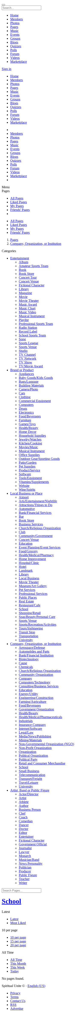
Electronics (26, 412)
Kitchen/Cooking (30, 443)
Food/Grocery (28, 551)
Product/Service (29, 470)
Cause (23, 663)
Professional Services (33, 593)
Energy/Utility (28, 694)
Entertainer (26, 836)
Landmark (26, 570)
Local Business (29, 578)
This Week (17, 967)
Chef (22, 813)
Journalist (25, 848)
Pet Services (27, 590)
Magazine (25, 293)
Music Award (28, 304)
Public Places (28, 597)
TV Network (27, 358)
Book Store (26, 273)
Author (23, 806)
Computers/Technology (34, 682)
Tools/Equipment (30, 478)
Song (22, 339)
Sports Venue (28, 347)
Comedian (26, 821)
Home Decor (27, 432)
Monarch (25, 856)
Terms (14, 997)
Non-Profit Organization (35, 748)
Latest (14, 919)
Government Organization (36, 709)
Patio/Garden (27, 462)
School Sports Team (32, 335)
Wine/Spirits (27, 489)
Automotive (27, 509)
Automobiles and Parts (34, 651)
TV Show (25, 362)
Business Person (30, 809)
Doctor (23, 829)
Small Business (29, 771)
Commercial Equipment (35, 401)
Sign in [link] (6, 69)
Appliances (26, 374)
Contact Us (17, 1001)
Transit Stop (27, 632)
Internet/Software (30, 728)
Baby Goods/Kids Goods (36, 378)
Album (23, 262)
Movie (23, 297)
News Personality (30, 863)
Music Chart (27, 308)
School (23, 609)
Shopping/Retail (30, 613)
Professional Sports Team (36, 324)
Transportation (28, 636)
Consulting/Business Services (38, 686)
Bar (21, 516)
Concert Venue (29, 281)
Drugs (23, 408)
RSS (13, 1005)
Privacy (15, 993)
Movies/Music (28, 447)
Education (25, 543)
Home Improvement (32, 559)
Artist (22, 798)
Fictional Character (31, 285)
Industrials (26, 721)
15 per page (18, 941)
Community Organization (36, 674)
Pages (14, 240)
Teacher (24, 879)
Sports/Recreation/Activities (37, 624)
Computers (26, 405)
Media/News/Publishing (35, 736)
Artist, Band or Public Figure (29, 790)
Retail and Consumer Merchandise (42, 763)
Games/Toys (27, 424)
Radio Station (28, 327)
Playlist (24, 320)
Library (24, 289)
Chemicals (26, 667)
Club (22, 532)
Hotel (22, 566)
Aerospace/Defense (32, 647)
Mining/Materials (30, 740)
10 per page (18, 937)
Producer (25, 871)
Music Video (27, 312)
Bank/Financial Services (35, 512)
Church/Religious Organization (40, 528)
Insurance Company (32, 725)
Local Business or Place (26, 493)
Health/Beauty (28, 428)
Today (14, 971)
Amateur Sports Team (33, 266)
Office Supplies (29, 455)
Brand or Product (21, 370)
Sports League (28, 343)
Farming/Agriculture (32, 701)
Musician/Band (29, 859)
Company (25, 678)
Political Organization (33, 755)
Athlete (24, 802)
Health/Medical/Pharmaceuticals (40, 717)
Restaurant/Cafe (29, 605)
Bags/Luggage (28, 381)
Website (24, 486)
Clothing (25, 397)
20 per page (18, 945)
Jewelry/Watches (30, 439)
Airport (24, 497)
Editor (23, 833)
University (26, 640)
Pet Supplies (27, 466)
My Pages (17, 206)
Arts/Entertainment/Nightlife (38, 501)
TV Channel (27, 354)
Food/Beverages (30, 416)
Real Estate (26, 601)
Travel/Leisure (28, 782)
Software (25, 474)
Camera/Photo (28, 389)
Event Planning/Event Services (39, 547)
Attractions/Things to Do (35, 505)
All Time (16, 960)
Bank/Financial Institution (36, 655)
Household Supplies (32, 435)
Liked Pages (18, 202)
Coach (23, 817)
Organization (27, 752)
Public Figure (28, 875)
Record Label (28, 331)
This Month (18, 963)
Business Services (31, 524)
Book (22, 270)
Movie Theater (29, 300)
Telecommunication (32, 775)
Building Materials (31, 385)
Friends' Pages (20, 210)
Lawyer (24, 852)
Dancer (24, 825)
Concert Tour (28, 277)
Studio (23, 351)
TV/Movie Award (31, 366)
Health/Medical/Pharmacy (36, 555)
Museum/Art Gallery (33, 586)
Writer (23, 883)
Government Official (33, 844)
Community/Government (35, 536)
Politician (25, 867)
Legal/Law (26, 732)
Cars (22, 393)
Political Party (28, 759)
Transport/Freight (30, 779)
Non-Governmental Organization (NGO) (46, 744)
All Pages (16, 198)
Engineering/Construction (36, 698)
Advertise (16, 1008)
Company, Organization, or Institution (35, 243)
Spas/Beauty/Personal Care (37, 617)
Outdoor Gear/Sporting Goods (39, 459)
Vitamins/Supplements (34, 482)
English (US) (36, 986)
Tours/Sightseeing (31, 628)
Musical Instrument (32, 316)
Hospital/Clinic (29, 563)
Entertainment (19, 258)
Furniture (25, 420)
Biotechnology (29, 659)
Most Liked (18, 923)
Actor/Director (28, 794)
